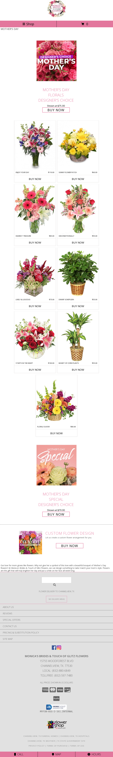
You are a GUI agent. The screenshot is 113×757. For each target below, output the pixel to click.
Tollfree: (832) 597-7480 (57, 675)
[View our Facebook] (54, 648)
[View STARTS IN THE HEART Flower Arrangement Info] (35, 336)
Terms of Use (77, 746)
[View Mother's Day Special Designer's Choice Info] (56, 465)
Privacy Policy (37, 746)
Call (19, 754)
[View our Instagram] (59, 648)
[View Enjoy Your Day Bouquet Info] (35, 146)
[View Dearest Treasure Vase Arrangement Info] (35, 209)
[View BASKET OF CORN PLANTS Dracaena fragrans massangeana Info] (78, 336)
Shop (30, 24)
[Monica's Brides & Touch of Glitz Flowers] (56, 16)
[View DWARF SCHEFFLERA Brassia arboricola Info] (78, 273)
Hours (95, 754)
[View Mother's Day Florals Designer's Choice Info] (56, 60)
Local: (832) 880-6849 (56, 671)
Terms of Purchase (57, 746)
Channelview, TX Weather (41, 741)
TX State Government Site (71, 741)
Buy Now (56, 110)
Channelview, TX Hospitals (75, 736)
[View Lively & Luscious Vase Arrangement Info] (35, 273)
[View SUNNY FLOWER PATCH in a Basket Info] (78, 143)
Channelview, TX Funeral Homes (40, 736)
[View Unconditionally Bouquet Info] (78, 209)
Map (57, 754)
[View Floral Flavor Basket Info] (56, 400)
